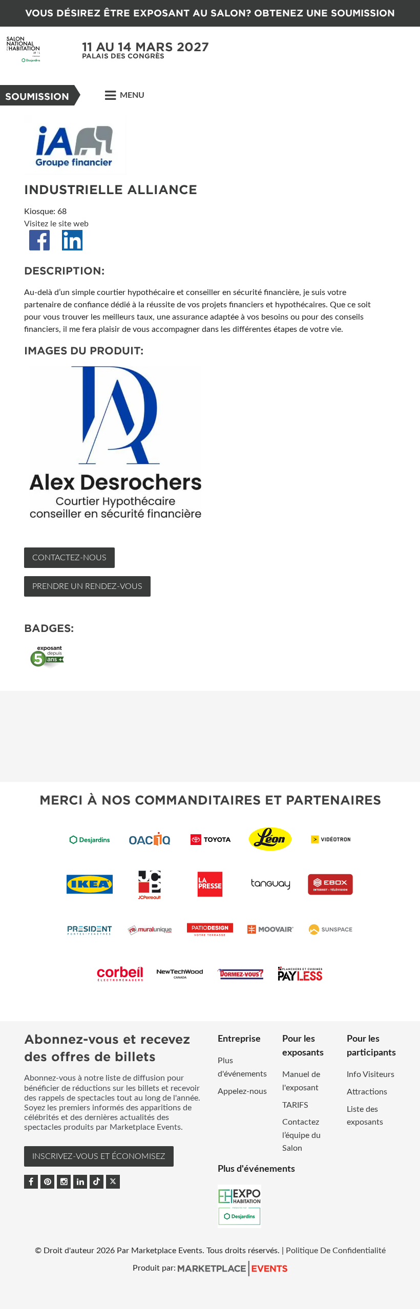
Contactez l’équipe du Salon (301, 1135)
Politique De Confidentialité (336, 1251)
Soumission (37, 96)
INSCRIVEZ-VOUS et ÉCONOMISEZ (98, 1156)
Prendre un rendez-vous (87, 586)
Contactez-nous (69, 558)
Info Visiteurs (370, 1074)
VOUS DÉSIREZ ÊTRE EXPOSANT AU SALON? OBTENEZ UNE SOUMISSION (210, 13)
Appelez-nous (242, 1091)
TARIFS (295, 1105)
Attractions (367, 1092)
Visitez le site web (56, 224)
